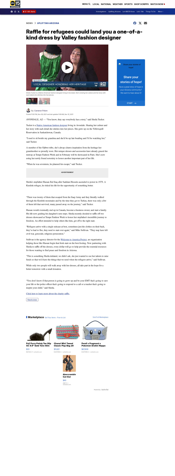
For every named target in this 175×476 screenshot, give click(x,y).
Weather (118, 4)
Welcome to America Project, (74, 239)
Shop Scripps (141, 4)
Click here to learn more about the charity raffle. (48, 293)
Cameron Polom (41, 111)
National (106, 4)
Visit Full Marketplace (100, 317)
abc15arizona (15, 12)
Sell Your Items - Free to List (55, 317)
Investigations (101, 11)
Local (96, 4)
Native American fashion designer (52, 125)
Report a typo (32, 300)
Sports (128, 4)
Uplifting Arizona (114, 11)
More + (160, 11)
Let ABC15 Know (129, 11)
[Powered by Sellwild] (104, 389)
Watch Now (157, 4)
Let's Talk (140, 11)
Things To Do (150, 11)
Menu (85, 4)
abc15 (12, 12)
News (29, 23)
